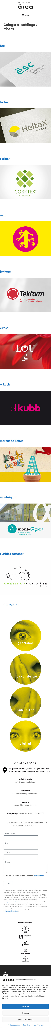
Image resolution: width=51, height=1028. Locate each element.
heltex (4, 102)
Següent (14, 604)
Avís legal (40, 1025)
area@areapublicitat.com (25, 782)
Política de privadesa (29, 1025)
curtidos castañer (11, 554)
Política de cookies (14, 1025)
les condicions (39, 876)
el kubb (5, 384)
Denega (25, 1013)
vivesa (4, 328)
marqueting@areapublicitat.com (31, 814)
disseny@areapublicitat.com (25, 805)
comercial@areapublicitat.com (25, 794)
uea (2, 215)
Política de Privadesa (11, 911)
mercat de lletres (11, 441)
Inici (18, 2)
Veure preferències (25, 1019)
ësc (2, 46)
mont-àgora (8, 497)
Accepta (25, 1006)
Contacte (26, 2)
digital (25, 743)
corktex (5, 159)
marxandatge (25, 676)
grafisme (25, 643)
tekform (5, 271)
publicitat (25, 710)
